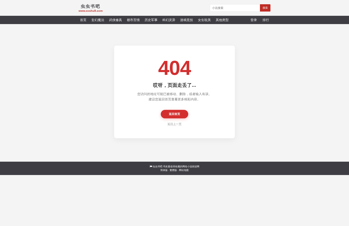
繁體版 (173, 170)
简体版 (164, 170)
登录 (253, 20)
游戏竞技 (186, 20)
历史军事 (151, 20)
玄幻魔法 (97, 20)
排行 (266, 20)
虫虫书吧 (157, 166)
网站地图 (184, 170)
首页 (83, 20)
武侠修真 (115, 20)
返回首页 (174, 114)
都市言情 (133, 20)
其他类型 (222, 20)
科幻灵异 (168, 20)
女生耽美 (204, 20)
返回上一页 (174, 124)
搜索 (265, 7)
